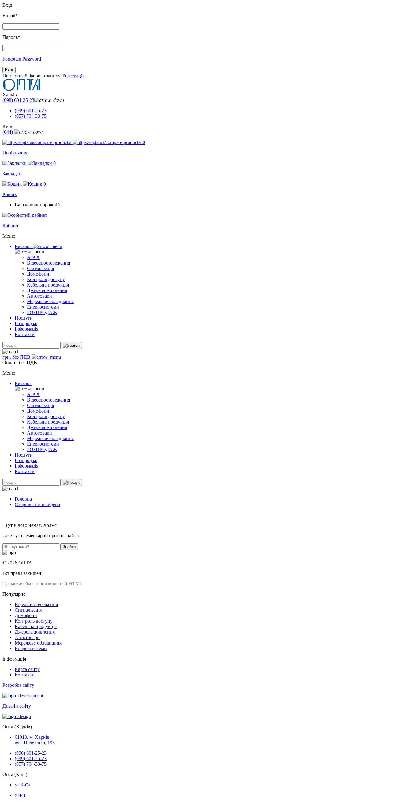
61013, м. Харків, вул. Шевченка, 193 (35, 740)
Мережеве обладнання (50, 301)
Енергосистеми (43, 306)
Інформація (26, 328)
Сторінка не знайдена (37, 504)
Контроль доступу (46, 279)
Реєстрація (73, 75)
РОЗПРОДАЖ (42, 312)
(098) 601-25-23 (18, 100)
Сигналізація (40, 268)
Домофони (38, 273)
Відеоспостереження (48, 262)
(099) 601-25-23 (31, 110)
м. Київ (22, 784)
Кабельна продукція (48, 284)
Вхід (9, 70)
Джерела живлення (47, 290)
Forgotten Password (21, 58)
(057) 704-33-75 (31, 116)
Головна (23, 498)
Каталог (24, 246)
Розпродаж (26, 323)
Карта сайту (27, 669)
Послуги (24, 317)
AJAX (33, 257)
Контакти (25, 334)
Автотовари (39, 295)
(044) (8, 132)
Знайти (69, 546)
